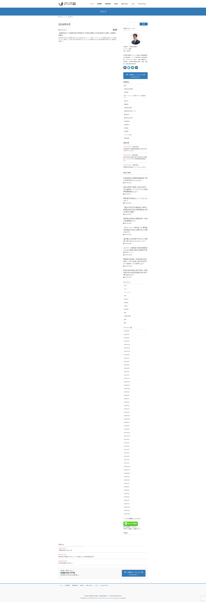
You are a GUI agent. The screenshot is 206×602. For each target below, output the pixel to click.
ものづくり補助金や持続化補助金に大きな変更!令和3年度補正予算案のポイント (135, 250)
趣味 (125, 322)
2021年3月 (126, 371)
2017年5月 (126, 449)
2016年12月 (127, 466)
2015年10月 (127, 514)
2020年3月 (126, 412)
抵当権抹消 (127, 121)
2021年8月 (126, 354)
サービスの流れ (128, 134)
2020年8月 (126, 395)
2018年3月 (126, 429)
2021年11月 (127, 348)
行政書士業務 (135, 146)
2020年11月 (127, 385)
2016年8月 (126, 480)
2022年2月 (126, 337)
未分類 (125, 306)
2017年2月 (126, 459)
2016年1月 (126, 503)
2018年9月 (126, 422)
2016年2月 (126, 500)
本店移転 (126, 128)
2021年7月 (126, 358)
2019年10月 (127, 415)
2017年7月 (126, 442)
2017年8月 (126, 439)
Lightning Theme (97, 598)
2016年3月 (126, 497)
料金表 (81, 585)
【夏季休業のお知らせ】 (65, 550)
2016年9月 (126, 476)
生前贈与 (126, 92)
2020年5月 (126, 405)
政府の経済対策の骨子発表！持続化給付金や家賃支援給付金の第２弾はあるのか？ (135, 272)
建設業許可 (127, 114)
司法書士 (126, 302)
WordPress (88, 598)
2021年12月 (127, 344)
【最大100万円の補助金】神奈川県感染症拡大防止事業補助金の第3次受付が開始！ (135, 209)
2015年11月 (127, 510)
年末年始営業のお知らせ (65, 563)
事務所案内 (127, 138)
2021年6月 (126, 361)
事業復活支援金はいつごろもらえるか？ (135, 167)
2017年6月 (126, 446)
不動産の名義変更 (128, 89)
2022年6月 (126, 331)
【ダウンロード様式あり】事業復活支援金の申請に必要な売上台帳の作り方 (135, 230)
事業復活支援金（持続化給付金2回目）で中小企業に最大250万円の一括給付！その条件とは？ (135, 261)
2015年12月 (127, 507)
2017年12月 (127, 432)
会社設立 (126, 101)
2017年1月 (126, 463)
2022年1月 (126, 341)
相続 (115, 29)
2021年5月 (126, 365)
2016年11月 (127, 470)
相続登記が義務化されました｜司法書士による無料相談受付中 (76, 556)
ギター (125, 289)
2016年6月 (126, 486)
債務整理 (126, 104)
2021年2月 (126, 375)
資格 (125, 319)
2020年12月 (127, 381)
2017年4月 (126, 453)
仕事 (125, 295)
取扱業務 (67, 585)
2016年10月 (127, 473)
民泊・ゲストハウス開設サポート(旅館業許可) (135, 96)
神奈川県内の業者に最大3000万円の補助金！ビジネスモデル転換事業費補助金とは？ (135, 158)
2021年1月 (126, 378)
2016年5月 (126, 490)
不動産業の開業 (128, 107)
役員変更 (126, 131)
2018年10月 (127, 419)
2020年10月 (127, 388)
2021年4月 (126, 368)
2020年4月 (126, 409)
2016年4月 (126, 493)
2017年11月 (127, 436)
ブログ (96, 585)
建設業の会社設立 (128, 118)
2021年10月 (127, 351)
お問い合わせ (89, 585)
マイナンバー (127, 292)
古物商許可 (127, 124)
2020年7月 (126, 398)
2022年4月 (126, 334)
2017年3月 (126, 456)
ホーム (61, 585)
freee (125, 285)
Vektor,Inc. (118, 598)
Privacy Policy (104, 585)
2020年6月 (126, 402)
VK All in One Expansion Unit (108, 598)
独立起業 (126, 309)
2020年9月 (126, 392)
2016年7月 (126, 483)
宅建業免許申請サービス (130, 111)
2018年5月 (126, 425)
